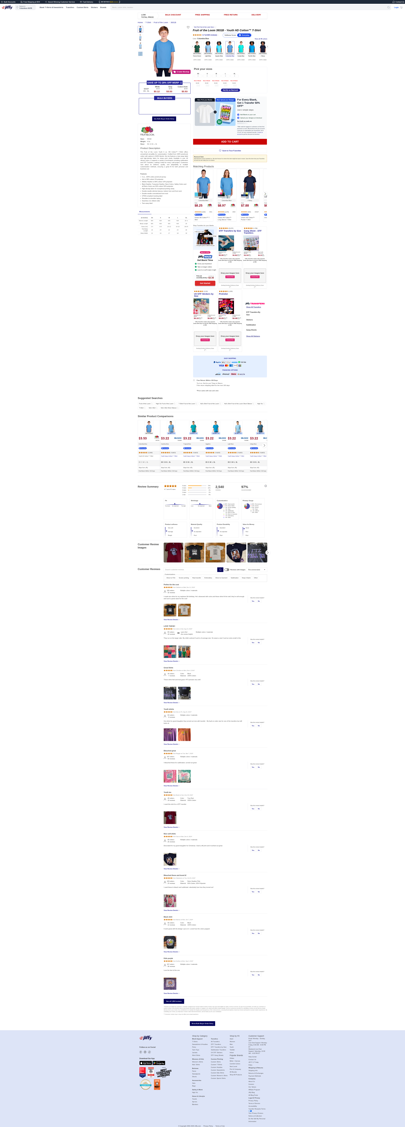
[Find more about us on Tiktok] (149, 1052)
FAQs (250, 1065)
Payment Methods (254, 1076)
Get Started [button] (205, 283)
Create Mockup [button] (183, 72)
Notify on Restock (230, 90)
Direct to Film (171, 578)
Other (256, 578)
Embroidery (208, 578)
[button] (164, 51)
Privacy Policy (253, 1100)
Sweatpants (196, 1074)
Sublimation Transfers (218, 1050)
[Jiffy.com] (7, 7)
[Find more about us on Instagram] (145, 1052)
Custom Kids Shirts (217, 1073)
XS (198, 73)
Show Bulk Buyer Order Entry (202, 1023)
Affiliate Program (254, 1089)
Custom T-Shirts (216, 1064)
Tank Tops (195, 1050)
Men (231, 1044)
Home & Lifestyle (198, 1096)
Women (232, 1041)
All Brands (233, 1072)
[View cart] (401, 7)
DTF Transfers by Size (218, 1047)
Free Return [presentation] (231, 15)
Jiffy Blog (251, 1092)
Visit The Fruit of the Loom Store (204, 27)
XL (235, 73)
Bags (194, 1086)
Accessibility (252, 1106)
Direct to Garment (221, 578)
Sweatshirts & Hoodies (200, 1044)
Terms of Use (220, 1126)
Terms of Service (254, 1103)
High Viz (195, 1092)
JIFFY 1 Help (253, 1062)
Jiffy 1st (171, 433)
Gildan (232, 1058)
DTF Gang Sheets (217, 1055)
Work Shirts (196, 1055)
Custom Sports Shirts (218, 1078)
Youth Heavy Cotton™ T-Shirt (169, 456)
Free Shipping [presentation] (202, 15)
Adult (231, 1039)
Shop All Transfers (253, 307)
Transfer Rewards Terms (257, 1109)
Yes (253, 601)
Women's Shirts (197, 1062)
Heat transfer (196, 578)
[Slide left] (192, 46)
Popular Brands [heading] (236, 1055)
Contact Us (252, 1059)
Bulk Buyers (164, 98)
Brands (103, 7)
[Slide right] (267, 46)
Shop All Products (236, 1075)
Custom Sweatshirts (218, 1070)
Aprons (194, 1102)
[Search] (388, 7)
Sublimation (251, 325)
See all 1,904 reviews (174, 1001)
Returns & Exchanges (255, 1073)
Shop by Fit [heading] (234, 1036)
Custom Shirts (82, 7)
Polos (194, 1047)
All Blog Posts (253, 1095)
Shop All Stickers (253, 336)
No (259, 601)
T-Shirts (195, 1041)
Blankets (195, 1104)
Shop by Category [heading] (200, 1036)
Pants (194, 1071)
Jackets (194, 1052)
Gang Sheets (251, 330)
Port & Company (235, 1069)
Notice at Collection (255, 1116)
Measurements (144, 211)
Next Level (233, 1066)
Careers (251, 1084)
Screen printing (184, 578)
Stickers (94, 7)
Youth (232, 1047)
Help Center (252, 1057)
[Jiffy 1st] (171, 427)
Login (396, 7)
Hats (193, 1083)
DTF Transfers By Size (253, 313)
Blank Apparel (197, 1039)
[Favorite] (188, 27)
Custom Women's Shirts (219, 1075)
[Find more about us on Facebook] (140, 1052)
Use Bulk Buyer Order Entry (164, 119)
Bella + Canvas (235, 1061)
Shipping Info (253, 1070)
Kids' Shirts (196, 1064)
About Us (251, 1081)
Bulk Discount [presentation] (173, 15)
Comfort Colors (235, 1064)
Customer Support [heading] (256, 1036)
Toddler (232, 1050)
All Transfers (215, 1041)
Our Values (252, 1087)
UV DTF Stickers (216, 1052)
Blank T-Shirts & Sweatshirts (51, 7)
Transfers (70, 7)
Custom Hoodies (216, 1067)
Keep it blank (246, 578)
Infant (232, 1052)
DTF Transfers (216, 1044)
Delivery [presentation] (256, 15)
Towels (194, 1099)
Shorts (194, 1076)
